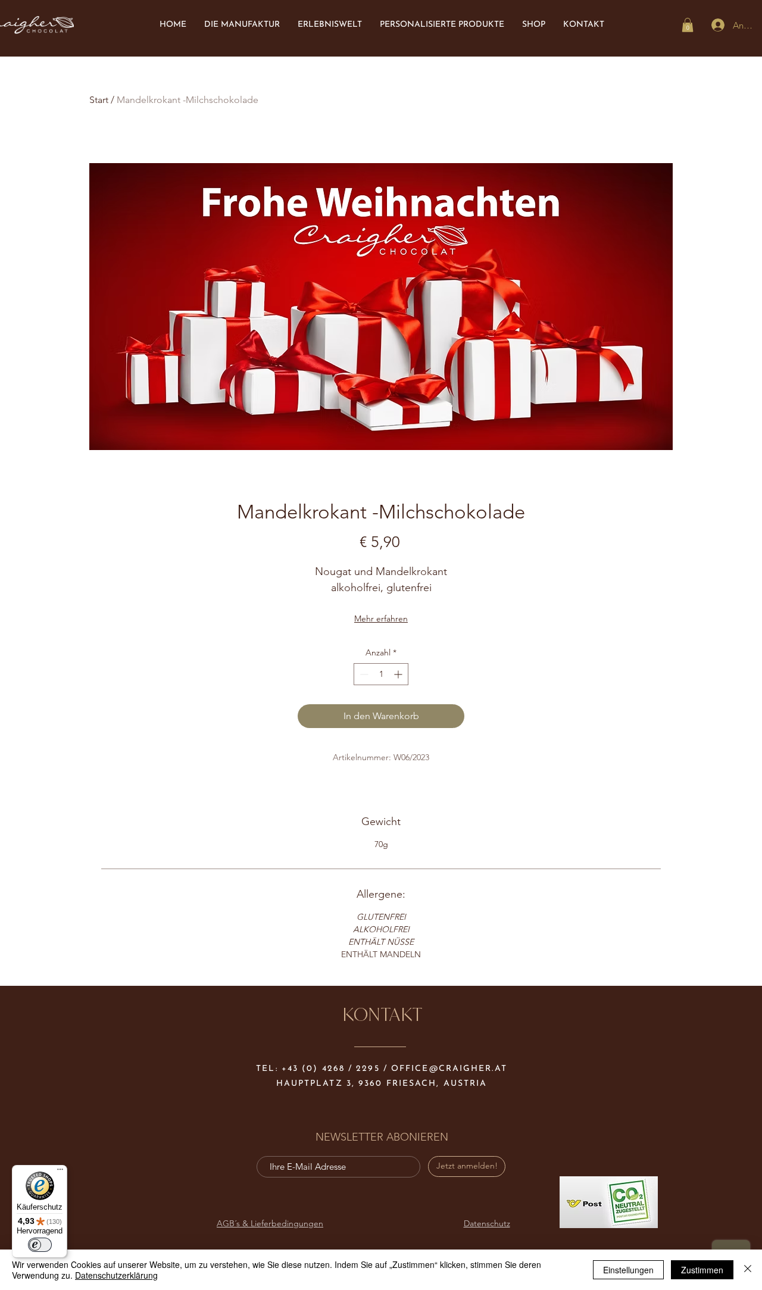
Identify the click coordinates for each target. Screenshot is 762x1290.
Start (98, 99)
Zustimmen (702, 1270)
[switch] (40, 1245)
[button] (688, 25)
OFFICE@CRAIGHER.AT (449, 1068)
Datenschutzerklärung (116, 1275)
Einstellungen (628, 1270)
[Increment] (399, 674)
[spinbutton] (381, 674)
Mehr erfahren (381, 618)
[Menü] (60, 1172)
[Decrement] (362, 674)
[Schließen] (748, 1269)
